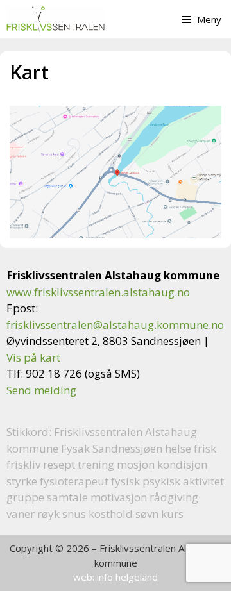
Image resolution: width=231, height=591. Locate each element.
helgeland (137, 576)
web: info (93, 576)
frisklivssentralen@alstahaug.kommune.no (115, 324)
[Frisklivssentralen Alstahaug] (55, 19)
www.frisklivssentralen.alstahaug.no (98, 292)
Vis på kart (33, 357)
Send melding (41, 390)
